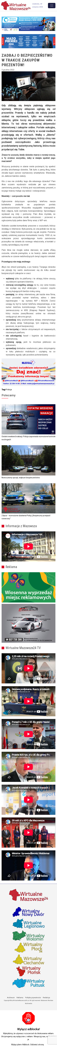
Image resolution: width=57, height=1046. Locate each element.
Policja (9, 389)
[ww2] (28, 587)
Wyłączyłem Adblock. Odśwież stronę (27, 1044)
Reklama (20, 998)
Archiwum (11, 998)
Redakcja (46, 998)
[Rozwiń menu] (51, 5)
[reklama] (28, 623)
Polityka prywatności (33, 998)
